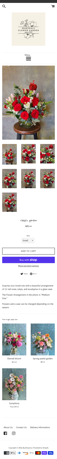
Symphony (14, 403)
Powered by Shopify (41, 448)
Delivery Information (40, 427)
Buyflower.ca (27, 448)
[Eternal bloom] (14, 339)
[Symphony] (14, 384)
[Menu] (28, 58)
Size (28, 236)
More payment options (28, 266)
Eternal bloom (14, 358)
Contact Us (21, 427)
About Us (8, 427)
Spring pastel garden (43, 358)
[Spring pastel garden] (43, 339)
